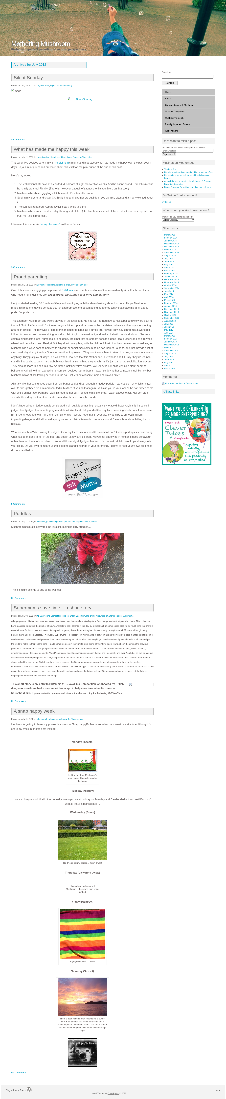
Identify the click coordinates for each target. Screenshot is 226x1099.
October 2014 (170, 285)
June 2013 (169, 327)
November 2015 (171, 247)
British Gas (74, 616)
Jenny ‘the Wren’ (50, 224)
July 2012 (168, 356)
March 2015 (169, 270)
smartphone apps (114, 616)
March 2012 (169, 368)
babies (66, 616)
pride (68, 285)
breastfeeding (43, 157)
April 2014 (169, 297)
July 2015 (168, 258)
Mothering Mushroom (40, 43)
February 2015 (171, 273)
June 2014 (169, 291)
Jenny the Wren (80, 157)
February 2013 (171, 339)
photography (42, 719)
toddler (94, 521)
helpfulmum (62, 162)
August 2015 (170, 255)
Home (168, 92)
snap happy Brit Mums (66, 719)
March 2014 (169, 300)
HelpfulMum (66, 157)
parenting (60, 285)
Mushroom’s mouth (174, 118)
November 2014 (171, 282)
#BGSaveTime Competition (49, 616)
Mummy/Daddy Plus (175, 111)
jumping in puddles (55, 521)
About (168, 98)
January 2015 (170, 276)
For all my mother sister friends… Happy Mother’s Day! (188, 172)
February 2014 (171, 303)
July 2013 (168, 324)
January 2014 (170, 306)
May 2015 (168, 264)
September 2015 (171, 253)
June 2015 (169, 261)
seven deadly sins (79, 285)
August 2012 (170, 354)
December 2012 (171, 345)
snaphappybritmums (81, 521)
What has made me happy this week (51, 149)
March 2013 (169, 336)
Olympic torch (43, 86)
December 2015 (171, 244)
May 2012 (168, 362)
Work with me (171, 131)
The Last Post (170, 169)
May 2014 (168, 294)
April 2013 (169, 333)
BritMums (67, 290)
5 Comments (18, 504)
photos (68, 521)
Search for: (167, 72)
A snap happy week (34, 711)
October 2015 (170, 250)
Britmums (41, 285)
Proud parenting (30, 276)
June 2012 (169, 359)
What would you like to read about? (177, 217)
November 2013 (171, 312)
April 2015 (169, 267)
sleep (90, 157)
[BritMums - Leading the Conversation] (180, 383)
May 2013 (168, 330)
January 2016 (170, 241)
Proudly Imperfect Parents (177, 124)
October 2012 (170, 348)
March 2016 (169, 235)
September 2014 (171, 288)
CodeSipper (113, 1093)
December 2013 (171, 309)
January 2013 (170, 342)
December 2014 (171, 279)
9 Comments (18, 139)
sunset (80, 719)
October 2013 (170, 315)
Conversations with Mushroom (179, 105)
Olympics (54, 86)
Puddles (22, 513)
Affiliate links (171, 391)
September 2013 (171, 318)
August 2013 (170, 321)
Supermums (128, 616)
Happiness (55, 157)
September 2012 (171, 351)
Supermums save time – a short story (52, 607)
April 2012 (169, 365)
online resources (97, 616)
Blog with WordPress (16, 1090)
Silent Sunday (28, 77)
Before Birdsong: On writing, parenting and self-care (187, 187)
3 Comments (18, 267)
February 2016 (171, 238)
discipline (50, 285)
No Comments (18, 598)
